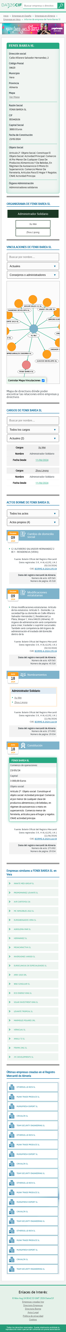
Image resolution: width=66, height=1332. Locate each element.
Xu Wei (42, 447)
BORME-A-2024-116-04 (46, 721)
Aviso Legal (33, 1312)
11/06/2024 (42, 460)
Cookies (33, 1319)
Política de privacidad (33, 1315)
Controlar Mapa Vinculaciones (24, 380)
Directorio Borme (33, 1308)
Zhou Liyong (42, 470)
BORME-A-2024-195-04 (46, 568)
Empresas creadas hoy (33, 1301)
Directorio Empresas (33, 1305)
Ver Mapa (14, 97)
